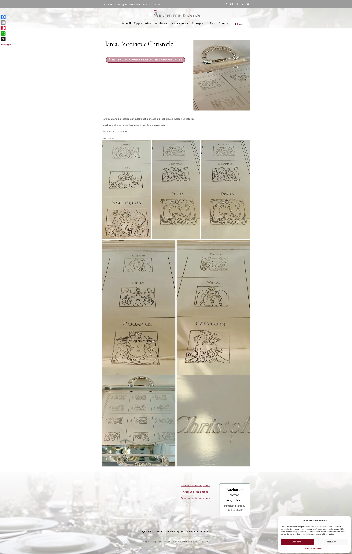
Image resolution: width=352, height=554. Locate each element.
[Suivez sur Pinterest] (242, 4)
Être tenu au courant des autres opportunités (145, 59)
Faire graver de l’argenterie (195, 498)
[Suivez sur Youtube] (248, 4)
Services (159, 23)
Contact (223, 23)
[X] (6, 39)
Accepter (297, 541)
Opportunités (142, 23)
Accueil (126, 23)
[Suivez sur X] (237, 4)
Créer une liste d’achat (195, 492)
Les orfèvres (178, 23)
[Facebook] (6, 17)
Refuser (331, 541)
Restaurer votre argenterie (195, 485)
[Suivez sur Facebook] (226, 4)
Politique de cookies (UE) (198, 531)
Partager (6, 44)
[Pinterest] (6, 28)
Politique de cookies (313, 548)
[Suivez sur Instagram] (231, 4)
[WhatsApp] (6, 33)
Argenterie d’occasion (152, 531)
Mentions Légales (174, 531)
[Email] (6, 22)
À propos (197, 23)
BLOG (210, 23)
